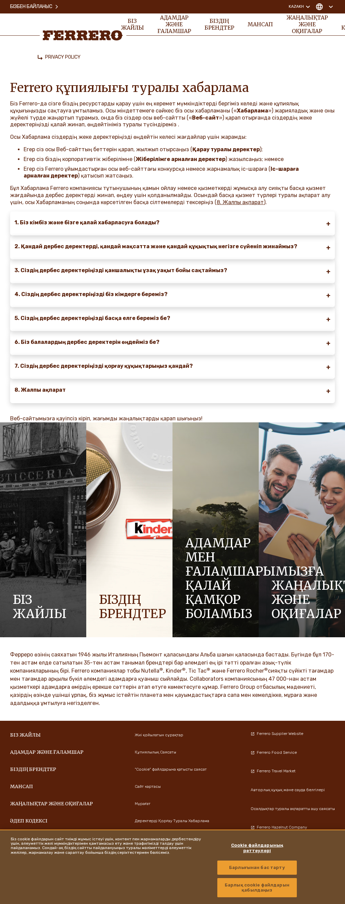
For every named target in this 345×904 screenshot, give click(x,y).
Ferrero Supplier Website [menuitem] (280, 733)
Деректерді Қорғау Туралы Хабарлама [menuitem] (172, 820)
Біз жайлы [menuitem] (132, 24)
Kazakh (296, 6)
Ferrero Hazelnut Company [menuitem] (282, 827)
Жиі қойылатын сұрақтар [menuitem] (159, 735)
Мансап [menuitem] (260, 24)
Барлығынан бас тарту (257, 867)
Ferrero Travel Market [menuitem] (276, 771)
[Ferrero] (83, 35)
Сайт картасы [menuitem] (148, 786)
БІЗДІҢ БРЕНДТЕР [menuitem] (219, 24)
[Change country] (324, 6)
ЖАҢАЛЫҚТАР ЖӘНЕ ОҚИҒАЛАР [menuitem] (307, 24)
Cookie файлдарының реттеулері (257, 848)
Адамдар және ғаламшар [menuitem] (174, 24)
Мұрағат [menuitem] (143, 803)
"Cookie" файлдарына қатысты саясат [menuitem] (171, 769)
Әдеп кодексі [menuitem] (29, 821)
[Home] (40, 57)
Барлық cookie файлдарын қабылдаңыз (257, 887)
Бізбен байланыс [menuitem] (31, 6)
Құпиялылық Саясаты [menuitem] (155, 752)
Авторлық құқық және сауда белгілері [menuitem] (288, 789)
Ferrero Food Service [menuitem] (277, 752)
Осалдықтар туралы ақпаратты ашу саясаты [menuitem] (293, 808)
